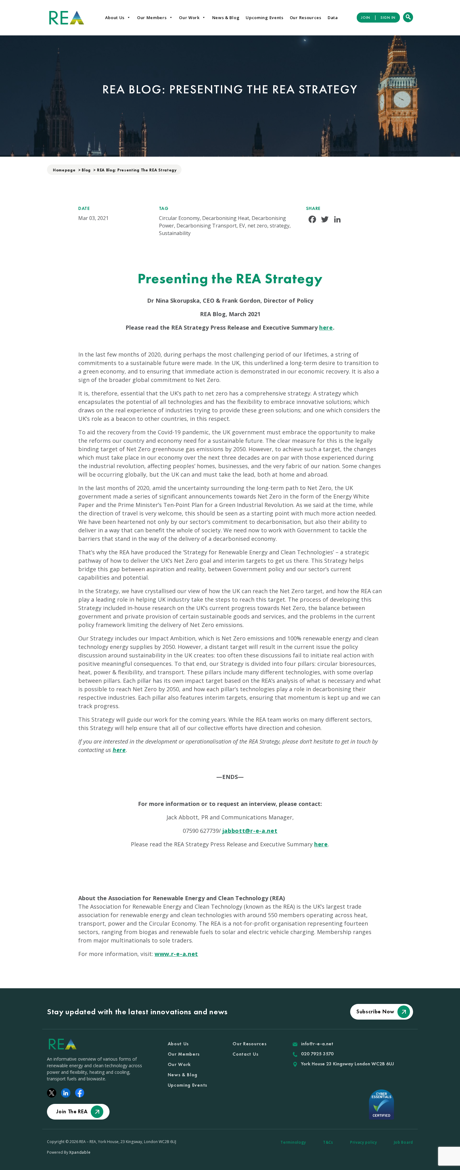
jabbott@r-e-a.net (250, 830)
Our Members (152, 17)
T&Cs (328, 1142)
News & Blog (226, 17)
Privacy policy (363, 1142)
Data (333, 17)
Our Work (189, 17)
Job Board (403, 1142)
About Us (115, 17)
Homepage (64, 170)
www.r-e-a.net (176, 954)
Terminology (293, 1142)
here (326, 327)
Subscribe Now (375, 1011)
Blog (86, 170)
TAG (164, 208)
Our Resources (305, 17)
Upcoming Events (265, 17)
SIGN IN (388, 17)
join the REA (71, 1111)
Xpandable (79, 1152)
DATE (84, 208)
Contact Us (245, 1054)
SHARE (313, 208)
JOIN (365, 17)
